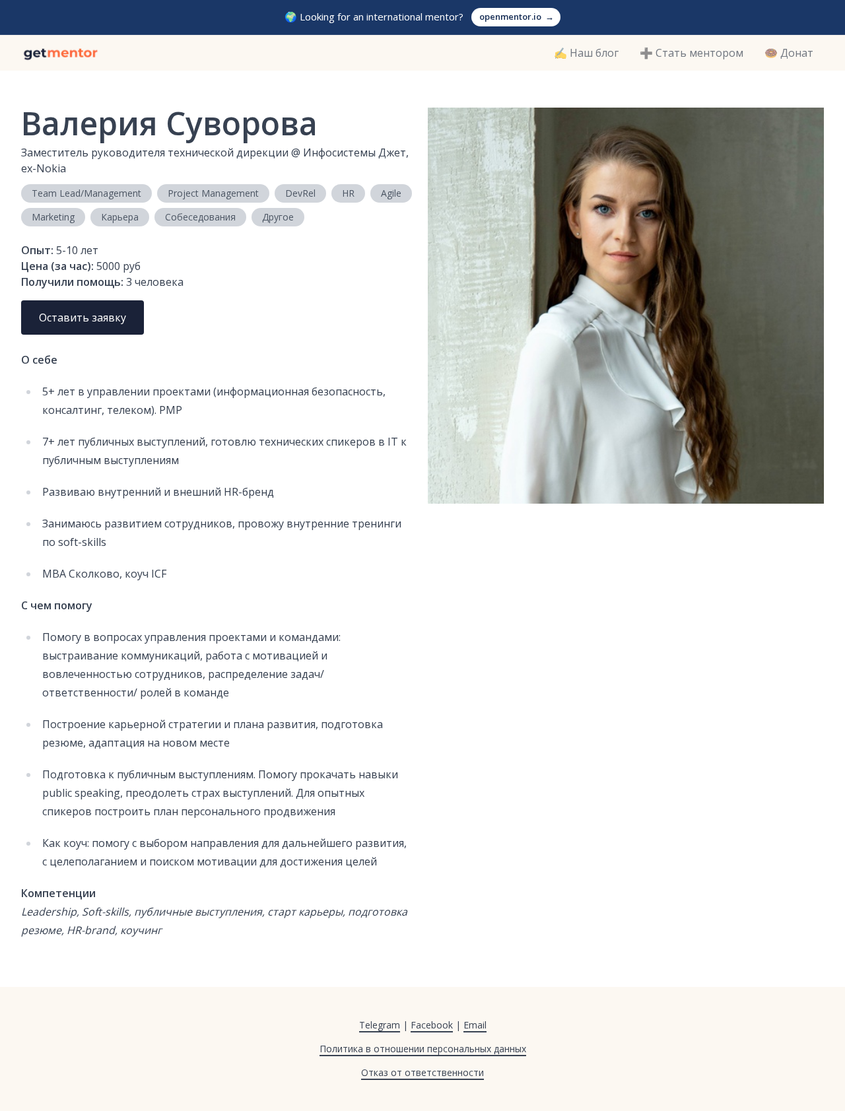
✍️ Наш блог (586, 53)
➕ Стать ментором (691, 53)
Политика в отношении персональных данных (423, 1048)
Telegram (379, 1025)
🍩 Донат (788, 53)
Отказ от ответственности (422, 1072)
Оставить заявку (82, 317)
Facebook (432, 1025)
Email (475, 1025)
